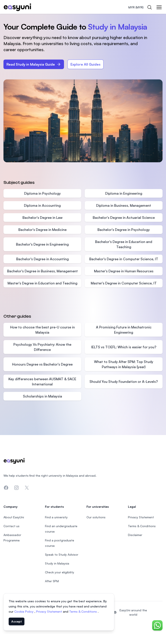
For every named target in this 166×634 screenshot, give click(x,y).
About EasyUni (13, 517)
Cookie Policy (24, 611)
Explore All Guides (85, 64)
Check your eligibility (59, 572)
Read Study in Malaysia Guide (30, 64)
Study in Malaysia (57, 563)
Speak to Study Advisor (61, 554)
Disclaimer (135, 535)
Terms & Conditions (83, 611)
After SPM (52, 581)
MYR (136, 7)
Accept (16, 621)
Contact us (11, 526)
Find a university (56, 517)
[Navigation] (159, 7)
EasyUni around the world (133, 612)
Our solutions (95, 517)
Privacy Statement (49, 611)
